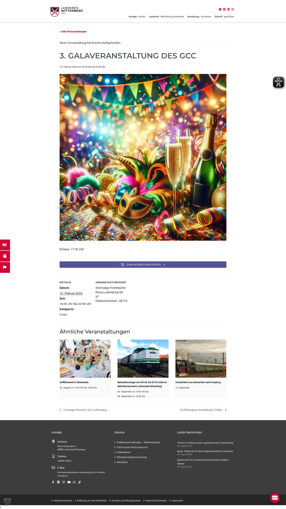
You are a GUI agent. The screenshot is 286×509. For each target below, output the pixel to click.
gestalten (224, 16)
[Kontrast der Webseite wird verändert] (228, 9)
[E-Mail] (53, 467)
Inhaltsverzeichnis (63, 500)
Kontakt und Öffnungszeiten (126, 500)
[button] (7, 501)
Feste (63, 314)
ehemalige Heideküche (110, 288)
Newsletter (122, 462)
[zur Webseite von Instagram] (63, 482)
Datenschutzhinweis (156, 500)
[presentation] (85, 359)
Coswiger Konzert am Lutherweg (85, 410)
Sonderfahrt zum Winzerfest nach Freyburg (198, 382)
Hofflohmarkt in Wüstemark (74, 382)
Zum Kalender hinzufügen (143, 264)
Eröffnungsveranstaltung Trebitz (201, 410)
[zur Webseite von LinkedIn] (58, 482)
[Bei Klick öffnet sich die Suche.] (232, 9)
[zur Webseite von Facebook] (53, 482)
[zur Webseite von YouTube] (69, 482)
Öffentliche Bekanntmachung (132, 457)
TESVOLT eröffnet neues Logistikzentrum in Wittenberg (205, 442)
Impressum (177, 500)
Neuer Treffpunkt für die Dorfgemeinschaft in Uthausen (205, 451)
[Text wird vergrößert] (224, 9)
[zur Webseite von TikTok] (79, 482)
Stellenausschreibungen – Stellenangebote (138, 442)
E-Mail (61, 467)
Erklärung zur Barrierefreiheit (92, 500)
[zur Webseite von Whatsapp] (74, 482)
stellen (136, 16)
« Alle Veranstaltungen (73, 31)
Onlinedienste (124, 452)
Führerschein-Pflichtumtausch (132, 447)
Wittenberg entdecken (166, 16)
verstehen (199, 16)
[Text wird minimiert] (220, 9)
